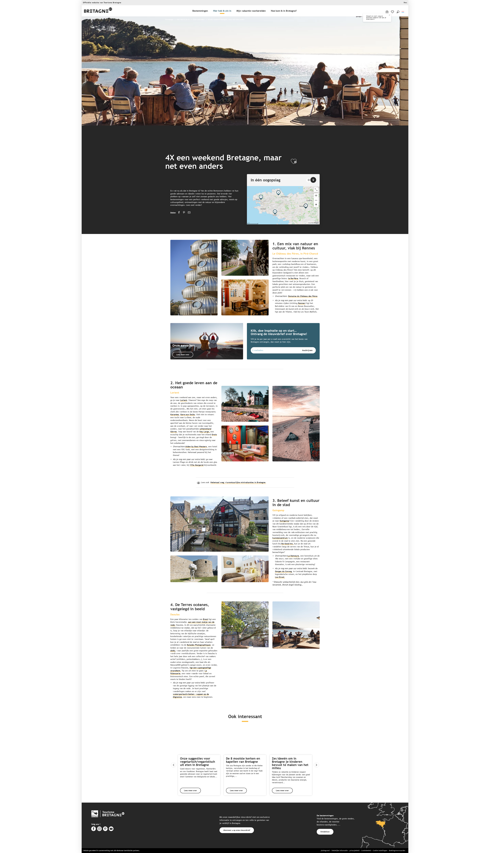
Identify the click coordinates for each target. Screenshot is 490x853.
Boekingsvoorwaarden (397, 850)
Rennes (301, 303)
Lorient (183, 400)
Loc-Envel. (280, 577)
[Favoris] (392, 12)
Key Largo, (204, 431)
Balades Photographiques (199, 645)
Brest (205, 619)
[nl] (403, 12)
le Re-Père (293, 278)
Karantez (174, 414)
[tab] (309, 180)
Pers (405, 3)
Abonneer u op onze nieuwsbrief (236, 830)
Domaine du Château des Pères (302, 296)
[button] (398, 12)
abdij (172, 650)
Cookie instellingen (380, 850)
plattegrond (325, 850)
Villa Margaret (197, 465)
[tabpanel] (283, 205)
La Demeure (293, 556)
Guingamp (284, 521)
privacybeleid (354, 850)
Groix (214, 434)
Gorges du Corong (283, 571)
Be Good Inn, (287, 543)
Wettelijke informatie (339, 850)
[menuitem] (98, 10)
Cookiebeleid (366, 850)
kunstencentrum (280, 538)
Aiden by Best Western (196, 446)
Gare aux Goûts (187, 414)
